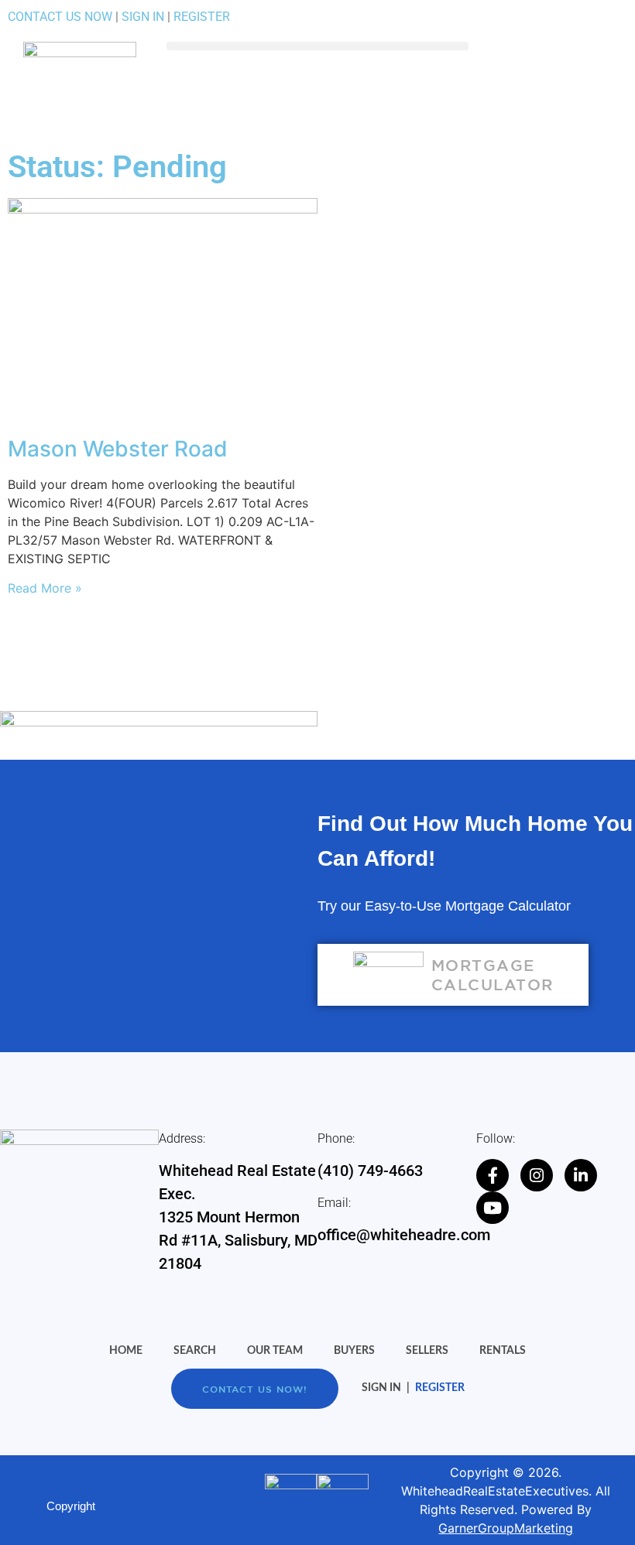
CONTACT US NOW (60, 16)
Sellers (427, 1350)
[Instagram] (536, 1175)
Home (125, 1350)
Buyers (354, 1350)
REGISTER (201, 16)
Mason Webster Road (118, 449)
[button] (317, 46)
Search (194, 1350)
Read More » (45, 588)
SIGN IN (143, 16)
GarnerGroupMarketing (505, 1528)
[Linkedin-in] (581, 1175)
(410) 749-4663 (370, 1170)
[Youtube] (492, 1207)
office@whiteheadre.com (404, 1234)
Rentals (502, 1350)
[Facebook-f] (492, 1175)
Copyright (70, 1506)
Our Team (275, 1350)
